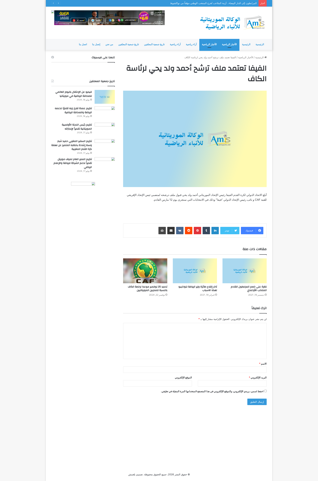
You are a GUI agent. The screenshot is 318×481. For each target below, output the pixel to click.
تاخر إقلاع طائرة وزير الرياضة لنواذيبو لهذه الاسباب (198, 288)
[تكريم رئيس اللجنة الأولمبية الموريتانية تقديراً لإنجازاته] (105, 130)
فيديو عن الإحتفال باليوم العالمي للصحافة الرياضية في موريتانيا (73, 94)
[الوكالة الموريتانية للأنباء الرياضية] (233, 23)
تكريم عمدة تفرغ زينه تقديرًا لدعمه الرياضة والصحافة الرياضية (73, 110)
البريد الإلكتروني (258, 377)
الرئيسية (260, 44)
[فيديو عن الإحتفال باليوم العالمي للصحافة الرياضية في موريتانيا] (105, 97)
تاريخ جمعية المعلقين (154, 44)
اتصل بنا (83, 44)
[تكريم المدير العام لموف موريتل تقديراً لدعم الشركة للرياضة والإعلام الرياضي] (105, 164)
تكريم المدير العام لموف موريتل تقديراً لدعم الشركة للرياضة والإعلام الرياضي (73, 163)
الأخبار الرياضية (229, 44)
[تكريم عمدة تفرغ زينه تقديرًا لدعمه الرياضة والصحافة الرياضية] (105, 113)
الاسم (263, 363)
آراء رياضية (191, 44)
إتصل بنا (96, 44)
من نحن (109, 44)
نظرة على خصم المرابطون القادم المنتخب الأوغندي (249, 288)
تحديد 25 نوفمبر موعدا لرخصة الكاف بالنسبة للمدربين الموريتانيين (147, 288)
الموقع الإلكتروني (183, 377)
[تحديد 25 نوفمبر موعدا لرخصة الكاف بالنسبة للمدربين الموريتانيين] (145, 270)
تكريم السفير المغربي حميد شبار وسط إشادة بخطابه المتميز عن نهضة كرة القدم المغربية (71, 145)
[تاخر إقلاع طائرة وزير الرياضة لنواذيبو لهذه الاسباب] (195, 270)
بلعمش (131, 474)
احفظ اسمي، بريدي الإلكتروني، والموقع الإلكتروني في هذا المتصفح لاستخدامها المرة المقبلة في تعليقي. (212, 391)
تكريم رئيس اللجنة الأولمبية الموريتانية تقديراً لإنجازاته (77, 126)
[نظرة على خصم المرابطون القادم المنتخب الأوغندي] (244, 270)
